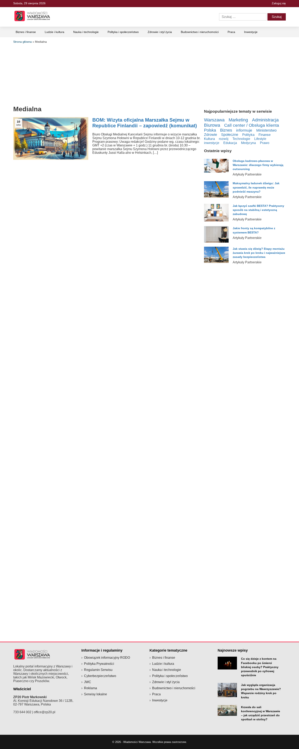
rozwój (223, 139)
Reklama (90, 688)
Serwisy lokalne (95, 694)
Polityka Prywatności (99, 663)
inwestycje (211, 143)
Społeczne (229, 135)
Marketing (238, 119)
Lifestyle (260, 139)
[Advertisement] (149, 73)
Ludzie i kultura (54, 32)
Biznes (226, 130)
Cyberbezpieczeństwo (100, 676)
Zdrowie (210, 135)
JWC (87, 682)
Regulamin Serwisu (98, 670)
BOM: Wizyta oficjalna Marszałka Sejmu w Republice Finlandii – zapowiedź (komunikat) (144, 122)
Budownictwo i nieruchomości (200, 32)
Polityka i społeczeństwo (123, 32)
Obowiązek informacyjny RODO (107, 657)
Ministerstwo (266, 130)
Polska (210, 130)
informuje (244, 130)
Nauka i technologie (86, 32)
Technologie (241, 139)
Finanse (265, 135)
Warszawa (214, 119)
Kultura (209, 139)
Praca (231, 32)
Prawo (264, 143)
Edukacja (230, 143)
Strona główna (22, 41)
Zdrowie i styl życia (160, 32)
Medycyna (248, 143)
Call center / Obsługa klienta (251, 125)
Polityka (248, 135)
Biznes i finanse (26, 32)
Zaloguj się (279, 3)
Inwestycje (251, 32)
